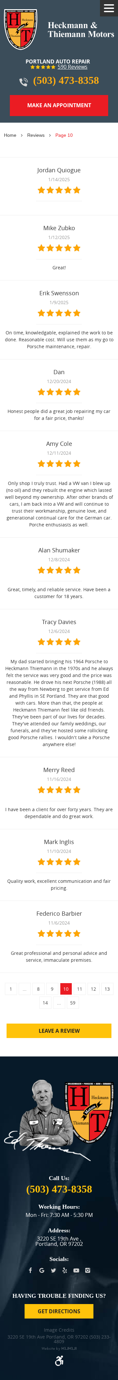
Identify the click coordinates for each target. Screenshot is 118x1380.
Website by (59, 1349)
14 (45, 1003)
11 (79, 989)
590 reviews (73, 67)
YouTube (76, 1270)
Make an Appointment (59, 105)
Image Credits (59, 1330)
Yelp (64, 1270)
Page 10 (64, 135)
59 (72, 1003)
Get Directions (59, 1311)
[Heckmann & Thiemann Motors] (59, 29)
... (25, 989)
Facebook (30, 1270)
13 (107, 989)
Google (42, 1270)
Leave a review (59, 1030)
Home (10, 135)
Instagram (87, 1270)
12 (93, 989)
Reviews (36, 135)
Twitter (53, 1270)
